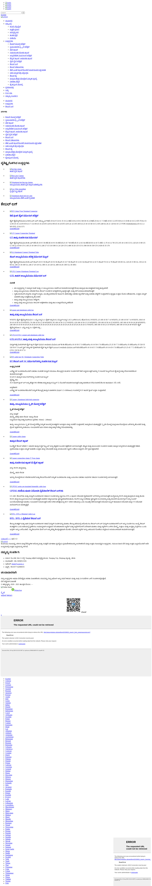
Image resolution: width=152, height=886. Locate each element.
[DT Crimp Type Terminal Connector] (23, 211)
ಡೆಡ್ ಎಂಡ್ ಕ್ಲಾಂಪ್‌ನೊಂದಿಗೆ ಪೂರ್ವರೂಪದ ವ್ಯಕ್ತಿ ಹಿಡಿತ (28, 70)
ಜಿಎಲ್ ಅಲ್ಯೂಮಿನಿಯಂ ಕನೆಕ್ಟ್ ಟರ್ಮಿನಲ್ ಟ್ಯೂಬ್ (29, 256)
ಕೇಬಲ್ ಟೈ (13, 76)
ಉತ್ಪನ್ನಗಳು (9, 41)
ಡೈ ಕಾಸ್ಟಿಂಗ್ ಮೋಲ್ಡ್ (16, 84)
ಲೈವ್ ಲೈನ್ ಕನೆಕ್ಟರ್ (16, 61)
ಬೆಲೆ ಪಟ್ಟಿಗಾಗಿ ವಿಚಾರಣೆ (8, 581)
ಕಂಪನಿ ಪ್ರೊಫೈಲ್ (15, 26)
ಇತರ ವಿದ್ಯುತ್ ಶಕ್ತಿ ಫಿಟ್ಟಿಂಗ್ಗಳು (19, 73)
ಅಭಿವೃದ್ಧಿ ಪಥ (14, 32)
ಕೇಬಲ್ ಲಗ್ (14, 64)
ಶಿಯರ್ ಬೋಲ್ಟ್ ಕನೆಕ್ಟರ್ (17, 44)
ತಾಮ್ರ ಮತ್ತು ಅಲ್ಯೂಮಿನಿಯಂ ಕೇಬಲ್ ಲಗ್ (26, 314)
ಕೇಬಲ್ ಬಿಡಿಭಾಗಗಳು (17, 67)
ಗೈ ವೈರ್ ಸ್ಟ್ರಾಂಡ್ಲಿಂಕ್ (16, 191)
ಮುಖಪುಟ (8, 21)
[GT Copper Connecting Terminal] (22, 233)
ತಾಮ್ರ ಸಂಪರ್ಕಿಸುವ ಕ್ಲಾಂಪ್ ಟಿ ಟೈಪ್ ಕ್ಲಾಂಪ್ (27, 462)
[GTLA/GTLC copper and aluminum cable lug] (27, 335)
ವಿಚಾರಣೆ (13, 229)
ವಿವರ (17, 229)
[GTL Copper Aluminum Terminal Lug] (24, 271)
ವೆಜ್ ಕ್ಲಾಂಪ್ (14, 50)
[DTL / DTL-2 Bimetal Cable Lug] (22, 514)
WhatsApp (18, 590)
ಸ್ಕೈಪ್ (3, 592)
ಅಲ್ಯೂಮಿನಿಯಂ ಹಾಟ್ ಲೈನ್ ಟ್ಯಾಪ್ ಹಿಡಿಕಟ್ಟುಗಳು (26, 184)
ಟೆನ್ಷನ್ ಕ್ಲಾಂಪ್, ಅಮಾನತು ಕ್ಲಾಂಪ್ (21, 58)
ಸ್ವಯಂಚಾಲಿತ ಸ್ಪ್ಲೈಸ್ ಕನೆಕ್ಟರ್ (19, 47)
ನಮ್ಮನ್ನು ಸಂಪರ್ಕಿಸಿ (11, 96)
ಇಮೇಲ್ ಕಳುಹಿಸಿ (6, 595)
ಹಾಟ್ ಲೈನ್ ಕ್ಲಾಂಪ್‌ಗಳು (17, 178)
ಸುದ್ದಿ (6, 90)
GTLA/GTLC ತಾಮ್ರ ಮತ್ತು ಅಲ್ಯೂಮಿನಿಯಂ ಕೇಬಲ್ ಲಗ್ (33, 339)
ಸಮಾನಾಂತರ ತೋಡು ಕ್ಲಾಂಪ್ (19, 53)
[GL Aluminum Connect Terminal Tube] (24, 252)
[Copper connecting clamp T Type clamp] (25, 458)
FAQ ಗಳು (8, 93)
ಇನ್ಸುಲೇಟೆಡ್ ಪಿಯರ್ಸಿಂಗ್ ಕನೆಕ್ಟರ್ (21, 55)
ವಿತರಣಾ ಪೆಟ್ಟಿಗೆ (15, 81)
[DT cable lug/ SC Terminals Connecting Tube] (27, 357)
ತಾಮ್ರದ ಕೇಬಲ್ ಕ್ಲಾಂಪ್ (19, 441)
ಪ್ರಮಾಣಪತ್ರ (9, 87)
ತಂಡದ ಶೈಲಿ (14, 35)
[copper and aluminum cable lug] (22, 310)
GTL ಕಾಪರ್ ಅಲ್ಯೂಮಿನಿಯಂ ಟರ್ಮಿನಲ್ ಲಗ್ (28, 275)
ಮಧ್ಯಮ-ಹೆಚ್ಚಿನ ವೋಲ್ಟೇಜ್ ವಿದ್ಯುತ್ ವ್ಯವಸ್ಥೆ (23, 79)
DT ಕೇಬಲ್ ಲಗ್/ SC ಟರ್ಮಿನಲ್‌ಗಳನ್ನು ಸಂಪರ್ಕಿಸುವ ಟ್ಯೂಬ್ (33, 361)
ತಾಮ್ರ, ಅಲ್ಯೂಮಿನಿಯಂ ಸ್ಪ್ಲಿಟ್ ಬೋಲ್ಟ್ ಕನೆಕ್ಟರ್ (28, 404)
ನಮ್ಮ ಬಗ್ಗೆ (8, 24)
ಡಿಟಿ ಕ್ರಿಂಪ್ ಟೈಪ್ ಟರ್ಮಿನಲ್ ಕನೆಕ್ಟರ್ (24, 215)
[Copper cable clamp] (18, 436)
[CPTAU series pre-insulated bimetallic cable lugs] (28, 486)
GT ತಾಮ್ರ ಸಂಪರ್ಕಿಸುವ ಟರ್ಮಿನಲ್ (24, 237)
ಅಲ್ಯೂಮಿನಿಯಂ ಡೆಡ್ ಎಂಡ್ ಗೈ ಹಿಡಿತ (22, 198)
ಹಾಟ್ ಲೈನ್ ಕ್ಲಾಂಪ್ (16, 171)
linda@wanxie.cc (17, 564)
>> (10, 539)
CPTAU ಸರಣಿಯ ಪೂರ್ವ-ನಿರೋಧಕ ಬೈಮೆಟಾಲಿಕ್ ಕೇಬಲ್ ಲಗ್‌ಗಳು (36, 491)
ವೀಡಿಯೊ (13, 38)
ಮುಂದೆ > (6, 539)
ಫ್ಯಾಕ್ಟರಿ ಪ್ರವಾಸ (14, 29)
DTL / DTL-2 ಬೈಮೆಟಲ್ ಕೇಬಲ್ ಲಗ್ (25, 518)
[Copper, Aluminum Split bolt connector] (24, 399)
